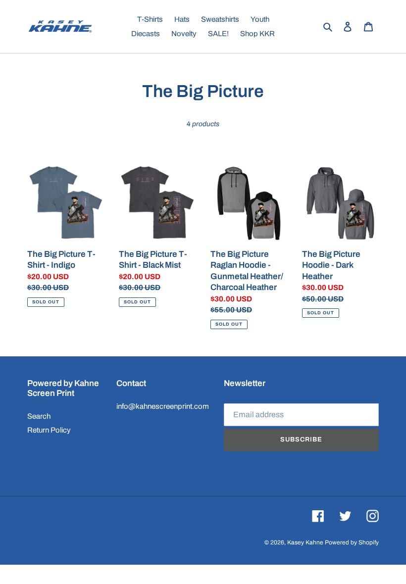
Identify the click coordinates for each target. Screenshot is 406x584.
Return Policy (49, 430)
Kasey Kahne (305, 542)
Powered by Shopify (352, 542)
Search (39, 416)
